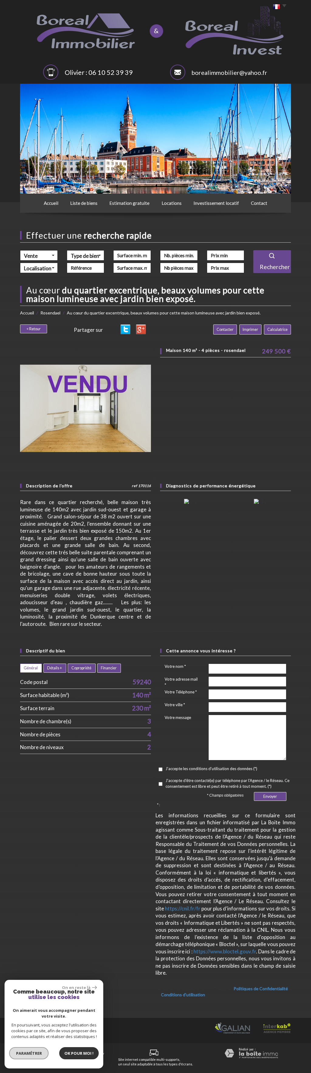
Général (31, 668)
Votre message (178, 717)
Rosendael (50, 312)
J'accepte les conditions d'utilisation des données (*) (211, 768)
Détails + (54, 668)
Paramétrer (29, 1053)
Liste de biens (83, 203)
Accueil (51, 203)
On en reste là (76, 987)
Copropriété (81, 668)
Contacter (225, 329)
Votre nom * (175, 666)
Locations (172, 203)
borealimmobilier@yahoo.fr (229, 72)
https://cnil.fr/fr (182, 908)
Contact (259, 203)
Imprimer (250, 329)
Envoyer (270, 796)
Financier (109, 668)
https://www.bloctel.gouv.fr (224, 951)
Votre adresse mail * (181, 682)
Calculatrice (277, 329)
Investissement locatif (216, 203)
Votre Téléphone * (181, 691)
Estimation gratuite (129, 203)
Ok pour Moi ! (79, 1053)
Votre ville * (175, 704)
